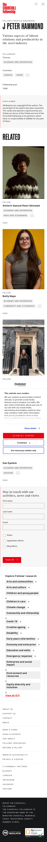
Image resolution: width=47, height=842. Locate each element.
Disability (12, 633)
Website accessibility (15, 755)
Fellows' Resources (14, 743)
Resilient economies (15, 215)
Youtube (7, 789)
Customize (22, 443)
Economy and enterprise (18, 62)
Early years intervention (21, 639)
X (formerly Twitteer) (15, 766)
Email (5, 522)
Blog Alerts (12, 546)
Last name (8, 512)
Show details (30, 428)
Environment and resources (17, 674)
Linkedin (7, 775)
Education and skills (18, 650)
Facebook (8, 784)
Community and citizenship (19, 306)
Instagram (8, 780)
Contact (7, 718)
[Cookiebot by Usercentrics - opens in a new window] (14, 384)
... (28, 75)
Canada (8, 75)
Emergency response (19, 656)
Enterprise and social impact (19, 663)
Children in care (16, 601)
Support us (9, 713)
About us (8, 709)
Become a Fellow (12, 747)
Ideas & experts (12, 734)
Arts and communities (20, 582)
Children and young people (23, 593)
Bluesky (7, 771)
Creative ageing (16, 627)
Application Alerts (15, 541)
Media (6, 722)
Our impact (9, 739)
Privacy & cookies (13, 759)
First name (8, 501)
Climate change (16, 607)
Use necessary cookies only (23, 450)
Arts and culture (16, 587)
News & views (10, 730)
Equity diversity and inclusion (18, 686)
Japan (19, 75)
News (9, 535)
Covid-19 (12, 621)
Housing (8, 473)
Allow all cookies (23, 435)
